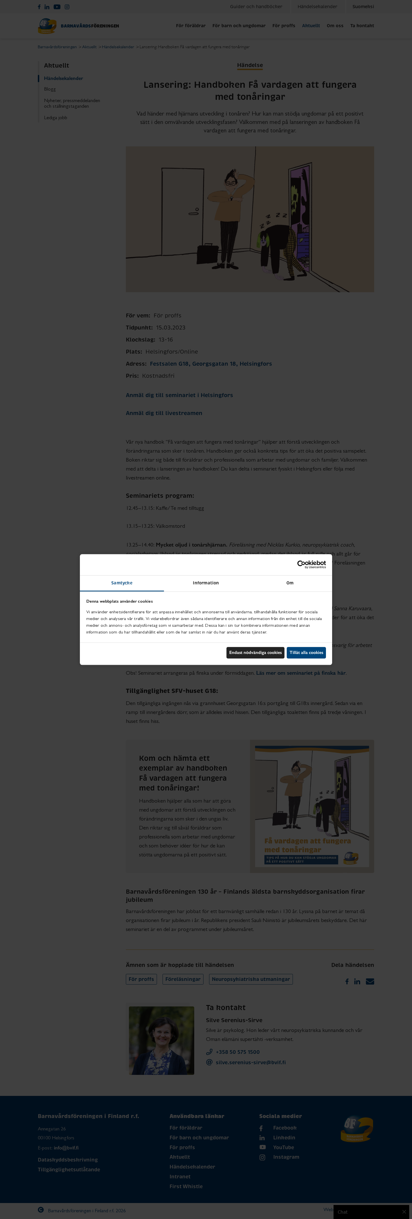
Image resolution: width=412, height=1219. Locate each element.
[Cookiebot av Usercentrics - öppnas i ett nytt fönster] (301, 564)
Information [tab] (206, 583)
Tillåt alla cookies (306, 652)
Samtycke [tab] (122, 583)
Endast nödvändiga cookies (255, 652)
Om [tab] (289, 583)
